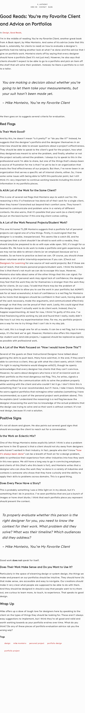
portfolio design (54, 643)
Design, (6, 33)
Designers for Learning (12, 263)
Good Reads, (16, 33)
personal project (36, 643)
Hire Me (34, 7)
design (7, 643)
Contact (42, 7)
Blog (50, 7)
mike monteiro (19, 643)
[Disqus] (42, 685)
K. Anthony (42, 4)
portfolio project (12, 651)
